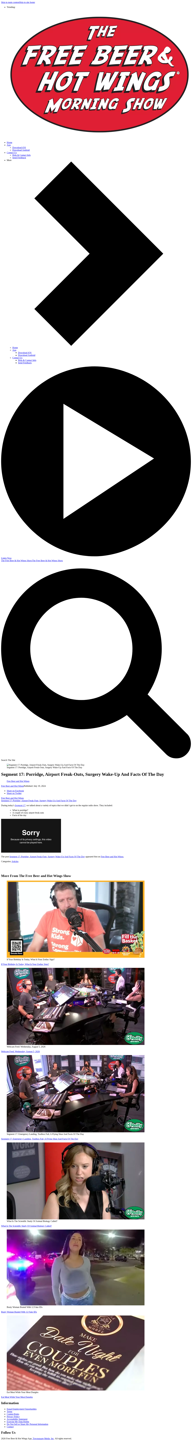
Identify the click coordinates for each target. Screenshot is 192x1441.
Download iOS (19, 147)
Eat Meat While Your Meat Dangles (17, 1397)
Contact (10, 1427)
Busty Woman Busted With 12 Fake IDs (19, 1312)
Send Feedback (19, 157)
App (9, 145)
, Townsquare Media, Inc (43, 1438)
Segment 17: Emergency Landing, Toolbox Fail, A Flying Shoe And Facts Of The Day (39, 1139)
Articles (15, 861)
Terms (9, 1411)
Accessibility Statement (17, 1419)
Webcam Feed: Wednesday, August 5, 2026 (20, 1051)
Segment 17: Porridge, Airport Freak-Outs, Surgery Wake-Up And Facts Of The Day (39, 800)
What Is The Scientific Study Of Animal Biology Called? (26, 1226)
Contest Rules (13, 1414)
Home (9, 142)
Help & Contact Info (21, 155)
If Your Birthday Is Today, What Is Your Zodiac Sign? (25, 964)
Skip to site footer (27, 2)
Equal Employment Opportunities (22, 1409)
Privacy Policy (13, 1416)
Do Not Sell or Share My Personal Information (27, 1424)
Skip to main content (10, 2)
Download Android (21, 150)
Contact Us (12, 152)
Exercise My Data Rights (18, 1421)
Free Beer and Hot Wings (12, 786)
